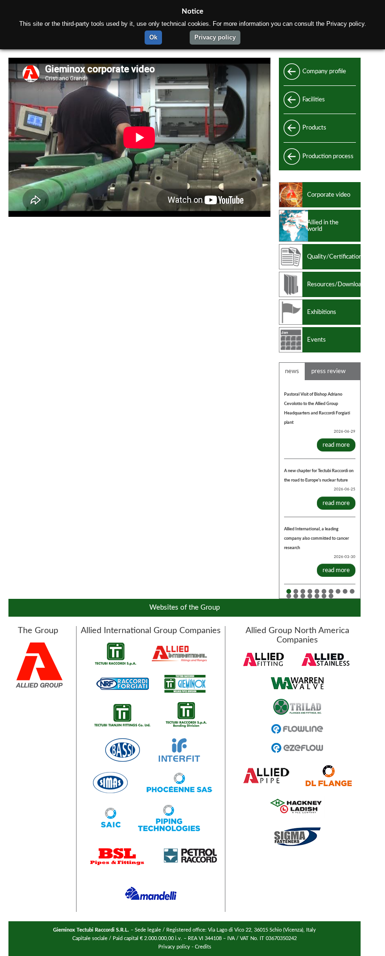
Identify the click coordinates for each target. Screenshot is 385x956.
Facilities (313, 99)
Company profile (324, 71)
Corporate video (328, 195)
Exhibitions (321, 312)
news (292, 371)
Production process (328, 156)
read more (336, 445)
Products (314, 127)
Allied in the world (323, 226)
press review (328, 371)
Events (316, 340)
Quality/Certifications (334, 257)
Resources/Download (334, 284)
